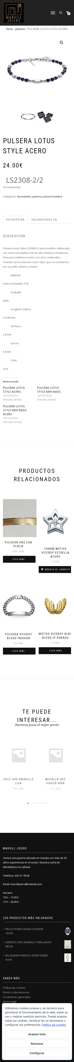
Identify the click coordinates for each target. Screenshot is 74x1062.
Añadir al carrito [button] (57, 569)
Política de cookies (54, 1024)
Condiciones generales (17, 997)
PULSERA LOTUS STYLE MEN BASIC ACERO (15, 410)
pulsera (20, 29)
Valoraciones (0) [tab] (44, 219)
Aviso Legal (9, 1001)
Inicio (9, 29)
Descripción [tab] (15, 219)
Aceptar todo (37, 1034)
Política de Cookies (14, 987)
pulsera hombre (52, 196)
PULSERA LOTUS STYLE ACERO (14, 389)
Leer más (18, 559)
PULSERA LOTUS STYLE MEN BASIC (49, 389)
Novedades (24, 196)
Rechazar (37, 1043)
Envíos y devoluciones (16, 992)
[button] (61, 42)
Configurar (37, 1053)
